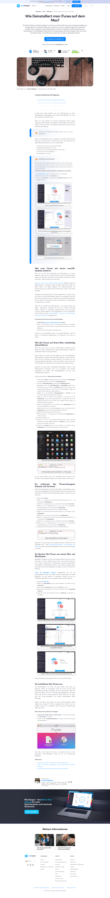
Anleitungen (49, 11)
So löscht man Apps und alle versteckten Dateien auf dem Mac (52, 768)
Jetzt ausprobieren (31, 812)
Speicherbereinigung (59, 866)
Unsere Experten (73, 876)
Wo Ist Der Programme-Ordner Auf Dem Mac (64, 848)
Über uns (42, 859)
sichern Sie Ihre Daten (41, 315)
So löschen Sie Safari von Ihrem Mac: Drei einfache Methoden (52, 762)
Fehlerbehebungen (74, 869)
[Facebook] (28, 865)
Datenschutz (73, 862)
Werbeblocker (58, 876)
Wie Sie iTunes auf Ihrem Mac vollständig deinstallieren (52, 103)
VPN (56, 873)
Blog (44, 11)
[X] (33, 865)
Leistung (72, 866)
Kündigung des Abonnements (58, 887)
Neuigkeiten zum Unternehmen (77, 864)
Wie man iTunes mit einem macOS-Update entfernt (51, 100)
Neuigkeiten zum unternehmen (47, 866)
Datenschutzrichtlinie (71, 887)
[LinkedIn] (30, 865)
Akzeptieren (76, 1)
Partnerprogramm (44, 862)
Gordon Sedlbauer (47, 780)
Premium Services (59, 878)
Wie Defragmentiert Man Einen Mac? (44, 848)
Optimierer (57, 864)
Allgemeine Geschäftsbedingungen (41, 887)
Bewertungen (73, 873)
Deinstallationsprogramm (61, 862)
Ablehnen (68, 1)
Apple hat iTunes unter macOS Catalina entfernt (49, 283)
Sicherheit (72, 859)
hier (62, 714)
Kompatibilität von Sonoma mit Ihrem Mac (62, 313)
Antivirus (57, 869)
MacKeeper (38, 11)
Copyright (42, 864)
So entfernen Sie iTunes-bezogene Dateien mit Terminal (52, 106)
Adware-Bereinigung (59, 871)
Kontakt (42, 869)
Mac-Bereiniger (58, 859)
